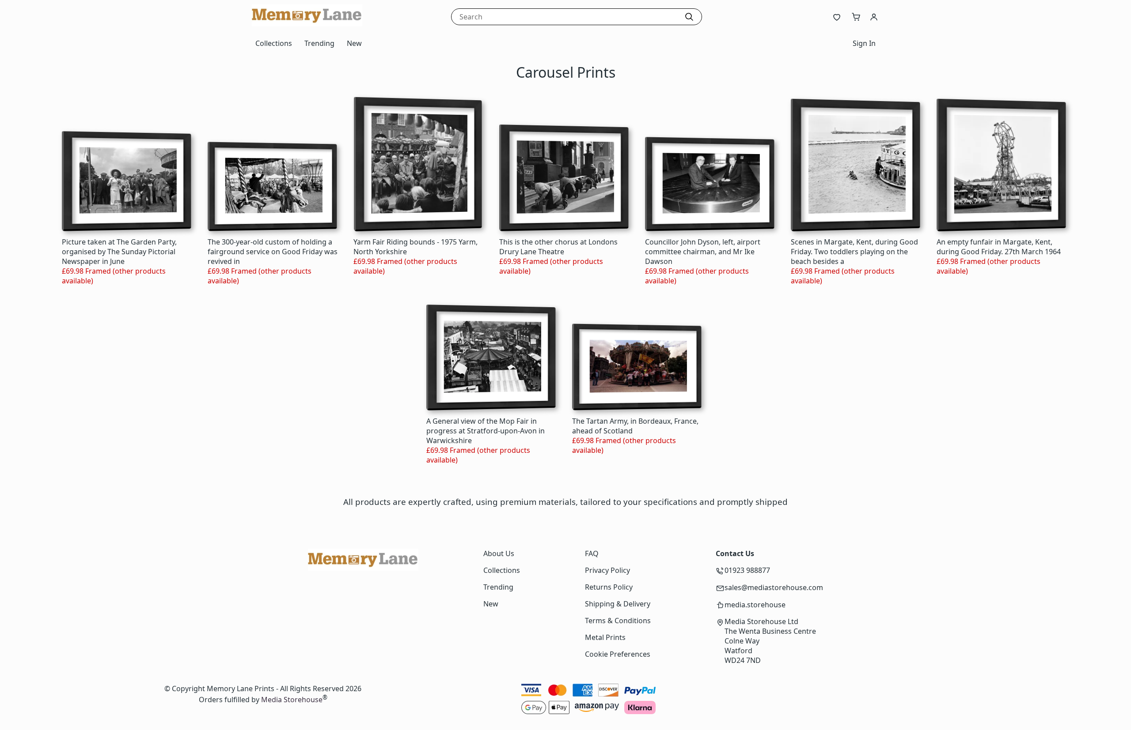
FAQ (592, 553)
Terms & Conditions (618, 620)
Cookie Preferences (617, 654)
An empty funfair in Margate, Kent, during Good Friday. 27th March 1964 (999, 246)
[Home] (307, 24)
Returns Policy (609, 587)
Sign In (864, 43)
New (354, 43)
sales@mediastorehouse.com (774, 587)
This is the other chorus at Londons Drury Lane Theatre (558, 246)
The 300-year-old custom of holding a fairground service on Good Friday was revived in (273, 251)
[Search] (689, 16)
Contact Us (735, 553)
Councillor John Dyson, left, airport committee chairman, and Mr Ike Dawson (702, 251)
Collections (273, 43)
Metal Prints (605, 637)
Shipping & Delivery (617, 604)
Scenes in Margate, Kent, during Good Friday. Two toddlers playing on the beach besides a (854, 251)
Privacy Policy (607, 570)
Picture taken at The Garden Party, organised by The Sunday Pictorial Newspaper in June (119, 251)
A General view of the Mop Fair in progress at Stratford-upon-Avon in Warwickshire (485, 430)
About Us (498, 553)
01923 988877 (747, 570)
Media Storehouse (292, 700)
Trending (319, 43)
